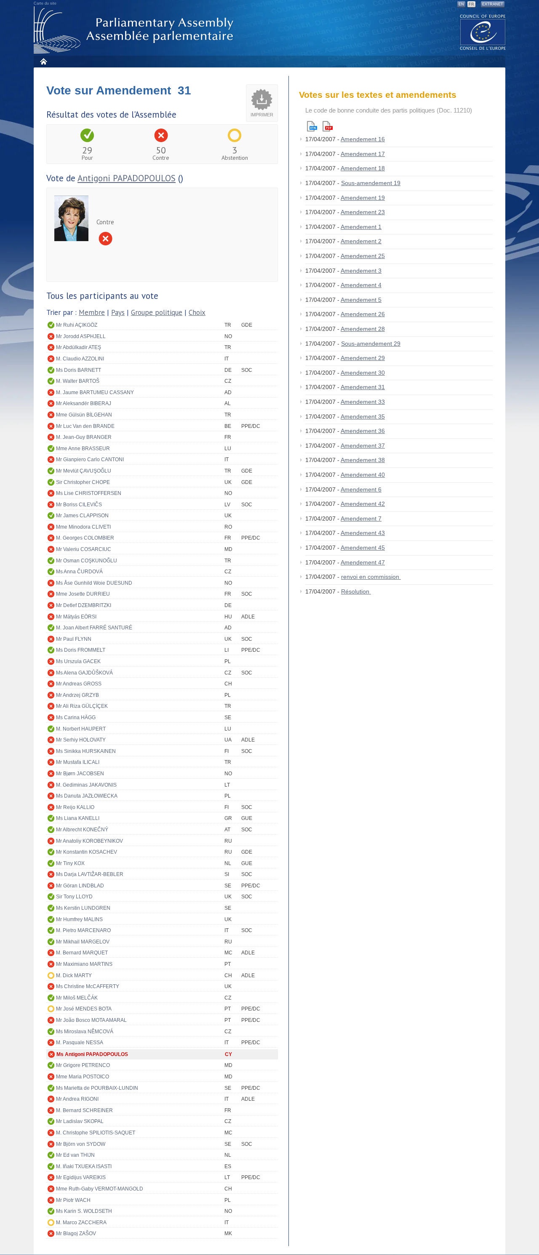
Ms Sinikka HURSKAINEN (86, 751)
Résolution (356, 591)
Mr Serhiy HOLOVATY (81, 740)
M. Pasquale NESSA (79, 1042)
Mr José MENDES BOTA (84, 1009)
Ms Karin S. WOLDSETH (84, 1211)
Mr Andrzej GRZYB (77, 695)
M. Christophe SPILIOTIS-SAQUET (95, 1133)
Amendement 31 (363, 387)
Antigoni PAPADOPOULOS (126, 178)
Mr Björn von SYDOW (80, 1144)
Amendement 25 (363, 256)
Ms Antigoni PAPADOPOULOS (92, 1054)
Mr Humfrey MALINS (79, 919)
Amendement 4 (361, 285)
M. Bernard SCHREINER (84, 1110)
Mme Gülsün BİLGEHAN (84, 415)
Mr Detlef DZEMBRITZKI (83, 605)
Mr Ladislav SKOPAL (80, 1121)
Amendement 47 (363, 562)
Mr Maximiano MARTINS (84, 964)
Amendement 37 (363, 445)
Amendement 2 (361, 241)
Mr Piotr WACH (73, 1200)
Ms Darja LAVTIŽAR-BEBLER (89, 874)
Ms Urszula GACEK (78, 661)
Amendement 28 (363, 328)
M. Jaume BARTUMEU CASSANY (95, 392)
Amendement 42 (363, 503)
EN (461, 4)
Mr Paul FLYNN (73, 639)
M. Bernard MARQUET (82, 953)
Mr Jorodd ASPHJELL (81, 336)
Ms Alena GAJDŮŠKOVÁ (84, 673)
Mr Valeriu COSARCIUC (83, 549)
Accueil (43, 61)
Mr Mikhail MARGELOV (82, 942)
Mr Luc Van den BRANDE (85, 426)
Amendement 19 (363, 197)
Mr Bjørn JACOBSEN (80, 774)
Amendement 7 (361, 518)
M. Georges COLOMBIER (85, 538)
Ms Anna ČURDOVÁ (79, 572)
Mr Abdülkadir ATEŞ (78, 347)
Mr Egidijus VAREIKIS (81, 1177)
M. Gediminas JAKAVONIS (86, 785)
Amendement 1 (361, 226)
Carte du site (45, 3)
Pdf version (328, 126)
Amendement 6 (361, 489)
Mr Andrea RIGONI (77, 1099)
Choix (197, 312)
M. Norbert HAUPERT (81, 729)
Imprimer (262, 114)
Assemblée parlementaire (135, 30)
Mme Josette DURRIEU (83, 594)
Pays (118, 312)
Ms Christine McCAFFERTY (87, 986)
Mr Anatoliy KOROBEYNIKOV (89, 841)
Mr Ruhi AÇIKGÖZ (76, 325)
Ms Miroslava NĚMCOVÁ (84, 1032)
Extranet (492, 4)
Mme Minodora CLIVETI (83, 527)
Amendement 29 (363, 358)
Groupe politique (156, 312)
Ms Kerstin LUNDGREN (83, 908)
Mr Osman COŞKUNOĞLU (86, 561)
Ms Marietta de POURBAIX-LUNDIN (97, 1088)
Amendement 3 (361, 270)
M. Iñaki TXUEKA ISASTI (84, 1166)
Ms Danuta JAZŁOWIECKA (86, 796)
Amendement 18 (363, 168)
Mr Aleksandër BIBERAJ (83, 403)
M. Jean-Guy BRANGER (84, 437)
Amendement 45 (363, 547)
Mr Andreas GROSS (78, 684)
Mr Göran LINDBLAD (80, 886)
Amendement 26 (363, 314)
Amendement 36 (363, 430)
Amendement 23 (363, 212)
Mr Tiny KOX (70, 863)
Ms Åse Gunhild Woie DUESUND (94, 583)
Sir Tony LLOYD (74, 897)
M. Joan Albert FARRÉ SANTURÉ (94, 628)
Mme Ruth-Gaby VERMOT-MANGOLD (99, 1189)
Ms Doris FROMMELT (80, 650)
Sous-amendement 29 (370, 343)
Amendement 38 (363, 460)
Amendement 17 (363, 153)
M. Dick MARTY (74, 975)
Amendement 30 (363, 372)
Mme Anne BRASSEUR (83, 448)
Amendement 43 (363, 532)
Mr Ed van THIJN (75, 1155)
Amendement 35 (363, 416)
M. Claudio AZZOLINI (80, 359)
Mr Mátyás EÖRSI (76, 617)
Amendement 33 (363, 401)
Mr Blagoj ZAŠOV (76, 1233)
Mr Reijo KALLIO (75, 807)
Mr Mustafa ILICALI (77, 762)
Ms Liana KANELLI (77, 818)
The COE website (483, 32)
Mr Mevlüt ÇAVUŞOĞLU (83, 471)
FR (471, 4)
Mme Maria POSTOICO (82, 1077)
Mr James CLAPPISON (82, 516)
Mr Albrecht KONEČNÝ (82, 830)
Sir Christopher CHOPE (83, 482)
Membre (92, 312)
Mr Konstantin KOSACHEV (86, 852)
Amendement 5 (361, 299)
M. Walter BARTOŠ (77, 381)
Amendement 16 (363, 139)
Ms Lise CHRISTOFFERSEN (88, 493)
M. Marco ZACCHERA (81, 1222)
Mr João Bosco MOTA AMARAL (91, 1020)
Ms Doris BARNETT (78, 370)
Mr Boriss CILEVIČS (79, 505)
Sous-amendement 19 (370, 183)
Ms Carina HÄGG (76, 717)
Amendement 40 (363, 474)
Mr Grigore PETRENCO (83, 1065)
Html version (312, 126)
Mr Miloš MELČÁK (77, 998)
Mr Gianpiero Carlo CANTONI (90, 459)
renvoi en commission (371, 576)
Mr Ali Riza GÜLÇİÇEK (82, 706)
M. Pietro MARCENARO (83, 930)
